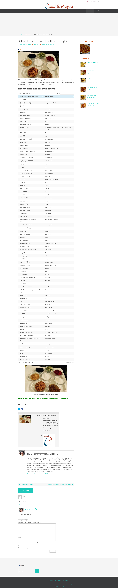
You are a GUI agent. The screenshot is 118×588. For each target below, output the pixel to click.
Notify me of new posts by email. (27, 548)
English (90, 1)
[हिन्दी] (20, 49)
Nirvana (58, 586)
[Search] (37, 571)
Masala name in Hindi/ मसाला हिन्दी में (29, 96)
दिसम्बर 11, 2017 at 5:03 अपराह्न (31, 511)
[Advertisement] (59, 23)
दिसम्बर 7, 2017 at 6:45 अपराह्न (29, 498)
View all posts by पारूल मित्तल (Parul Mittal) (38, 474)
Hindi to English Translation (27, 34)
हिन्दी (95, 1)
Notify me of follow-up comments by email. (29, 546)
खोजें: (58, 93)
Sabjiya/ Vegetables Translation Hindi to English (59, 484)
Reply (22, 504)
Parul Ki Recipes (69, 584)
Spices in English (49, 96)
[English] (19, 49)
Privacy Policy (53, 580)
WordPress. (63, 586)
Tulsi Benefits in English (26, 484)
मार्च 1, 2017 (36, 44)
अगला (71, 362)
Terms (59, 580)
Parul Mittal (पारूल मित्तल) (31, 509)
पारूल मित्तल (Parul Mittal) (25, 44)
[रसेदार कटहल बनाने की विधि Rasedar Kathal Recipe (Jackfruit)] (85, 49)
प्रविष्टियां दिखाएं (26, 93)
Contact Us (65, 580)
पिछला (68, 362)
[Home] (19, 34)
